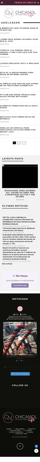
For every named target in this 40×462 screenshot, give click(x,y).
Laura (30, 432)
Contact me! (21, 433)
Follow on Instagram (21, 374)
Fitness (28, 430)
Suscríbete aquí (20, 285)
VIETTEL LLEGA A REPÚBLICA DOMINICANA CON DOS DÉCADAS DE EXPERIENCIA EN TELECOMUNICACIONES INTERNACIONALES (19, 220)
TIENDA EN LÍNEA (24, 2)
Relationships (16, 432)
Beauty (32, 429)
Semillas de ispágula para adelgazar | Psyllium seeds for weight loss (17, 130)
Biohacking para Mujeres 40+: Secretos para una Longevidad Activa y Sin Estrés (20, 194)
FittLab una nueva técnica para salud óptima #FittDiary (18, 96)
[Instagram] (34, 352)
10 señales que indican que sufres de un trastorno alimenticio (19, 85)
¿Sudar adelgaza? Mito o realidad (19, 63)
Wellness (20, 429)
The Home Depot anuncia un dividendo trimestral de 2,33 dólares (19, 229)
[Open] (20, 338)
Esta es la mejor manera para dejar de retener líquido (16, 73)
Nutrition (16, 430)
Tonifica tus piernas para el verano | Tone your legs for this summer (18, 52)
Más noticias (7, 264)
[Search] (38, 2)
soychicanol (19, 324)
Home (9, 429)
